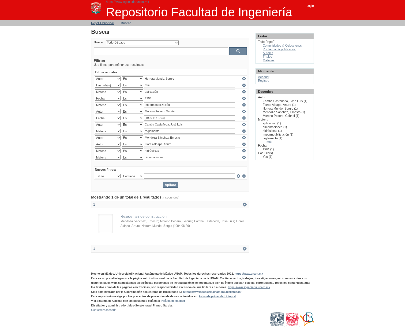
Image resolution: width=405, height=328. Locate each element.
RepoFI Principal (102, 23)
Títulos (267, 56)
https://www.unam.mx (249, 273)
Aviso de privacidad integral (217, 296)
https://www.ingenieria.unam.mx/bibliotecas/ (212, 292)
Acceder (263, 77)
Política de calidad (173, 300)
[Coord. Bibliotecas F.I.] (307, 325)
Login (310, 5)
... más (267, 142)
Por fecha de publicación (279, 49)
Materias (268, 60)
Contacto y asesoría (103, 310)
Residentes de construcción (143, 216)
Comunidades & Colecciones (282, 45)
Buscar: (99, 42)
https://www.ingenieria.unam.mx (127, 2)
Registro (263, 80)
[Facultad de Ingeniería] (292, 325)
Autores (268, 53)
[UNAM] (277, 325)
